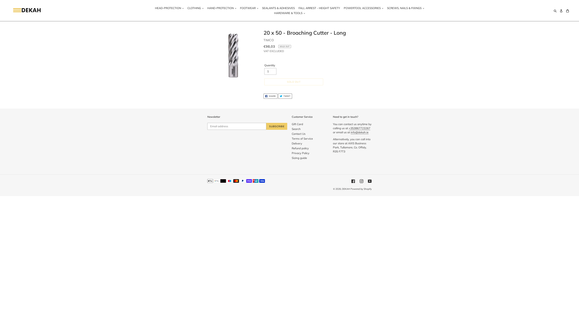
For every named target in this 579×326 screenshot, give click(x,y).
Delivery (297, 143)
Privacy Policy (300, 153)
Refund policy (300, 148)
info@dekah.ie (360, 132)
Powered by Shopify (361, 188)
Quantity (269, 65)
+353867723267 (359, 128)
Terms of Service (302, 138)
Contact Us (298, 134)
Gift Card (297, 124)
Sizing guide (299, 158)
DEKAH (346, 188)
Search (296, 129)
